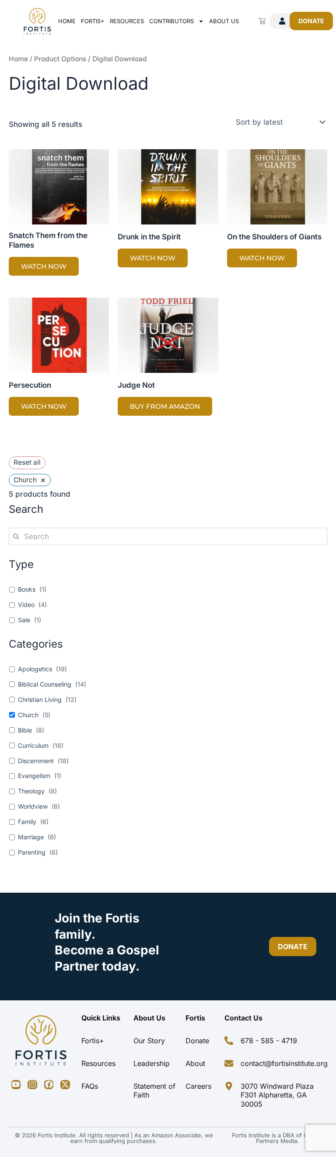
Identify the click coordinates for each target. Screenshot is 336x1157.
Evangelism (34, 775)
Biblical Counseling (44, 684)
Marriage (31, 837)
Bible (25, 730)
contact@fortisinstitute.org (284, 1063)
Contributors (171, 21)
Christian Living (40, 699)
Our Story (149, 1040)
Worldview (33, 806)
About (195, 1063)
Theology (31, 791)
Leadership (151, 1063)
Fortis (195, 1017)
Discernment (36, 760)
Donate (197, 1040)
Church (28, 715)
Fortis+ (93, 21)
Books (26, 589)
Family (27, 821)
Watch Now (43, 266)
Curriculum (33, 745)
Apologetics (35, 669)
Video (26, 604)
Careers (198, 1086)
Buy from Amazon (165, 406)
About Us (224, 21)
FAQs (89, 1086)
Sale (24, 620)
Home (67, 21)
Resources (127, 21)
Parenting (32, 852)
